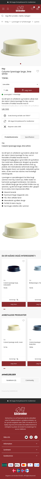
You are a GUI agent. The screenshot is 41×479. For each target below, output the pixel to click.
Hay (3, 68)
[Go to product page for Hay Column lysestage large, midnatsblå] (14, 268)
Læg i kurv (28, 90)
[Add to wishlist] (37, 71)
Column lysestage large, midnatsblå (10, 284)
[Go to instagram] (31, 437)
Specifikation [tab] (29, 137)
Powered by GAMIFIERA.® (9, 391)
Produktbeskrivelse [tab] (11, 137)
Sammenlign (12, 299)
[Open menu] (3, 8)
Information (7, 444)
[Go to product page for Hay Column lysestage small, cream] (14, 327)
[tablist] (20, 137)
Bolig (6, 22)
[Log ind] (8, 9)
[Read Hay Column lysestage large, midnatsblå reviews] (5, 291)
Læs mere (5, 109)
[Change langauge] (14, 470)
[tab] (20, 63)
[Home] (20, 9)
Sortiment (7, 450)
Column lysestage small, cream (13, 342)
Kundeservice (8, 456)
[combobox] (20, 15)
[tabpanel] (20, 175)
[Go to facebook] (36, 437)
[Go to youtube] (26, 437)
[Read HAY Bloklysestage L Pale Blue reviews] (31, 291)
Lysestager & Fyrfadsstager (21, 22)
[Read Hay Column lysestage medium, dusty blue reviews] (31, 350)
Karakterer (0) (11, 380)
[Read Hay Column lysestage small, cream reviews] (5, 350)
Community (30, 380)
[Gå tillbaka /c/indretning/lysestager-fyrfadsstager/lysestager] (2, 22)
